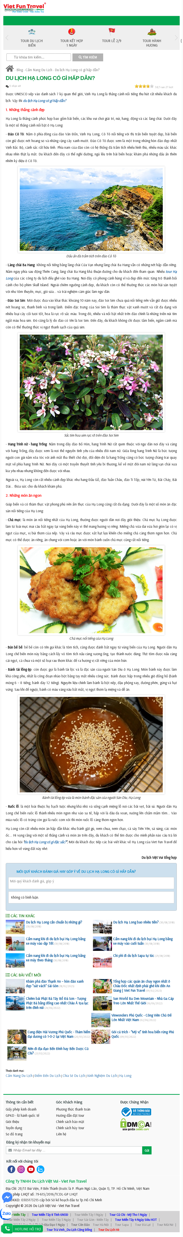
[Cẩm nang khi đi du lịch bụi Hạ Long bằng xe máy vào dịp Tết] (15, 944)
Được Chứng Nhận (134, 1102)
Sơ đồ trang (14, 1134)
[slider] (144, 86)
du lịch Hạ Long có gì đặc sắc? (45, 842)
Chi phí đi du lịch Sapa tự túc (133, 955)
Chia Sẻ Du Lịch (74, 1075)
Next (176, 37)
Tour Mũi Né (165, 1224)
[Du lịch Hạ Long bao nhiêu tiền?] (102, 927)
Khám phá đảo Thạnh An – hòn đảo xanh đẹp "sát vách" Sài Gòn (55, 983)
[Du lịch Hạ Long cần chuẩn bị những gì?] (15, 927)
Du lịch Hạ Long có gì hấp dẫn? (77, 70)
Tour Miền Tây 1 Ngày (89, 1214)
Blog (19, 70)
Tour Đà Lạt (143, 1224)
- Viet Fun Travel (67, 1205)
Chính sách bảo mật (70, 1121)
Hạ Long (125, 1075)
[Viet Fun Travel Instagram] (20, 1169)
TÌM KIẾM (89, 57)
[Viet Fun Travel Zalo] (39, 1169)
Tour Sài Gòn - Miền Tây (93, 1219)
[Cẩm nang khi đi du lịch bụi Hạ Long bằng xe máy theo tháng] (15, 960)
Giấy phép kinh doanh (21, 1109)
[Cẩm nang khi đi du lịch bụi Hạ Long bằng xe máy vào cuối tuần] (102, 944)
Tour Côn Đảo (80, 1224)
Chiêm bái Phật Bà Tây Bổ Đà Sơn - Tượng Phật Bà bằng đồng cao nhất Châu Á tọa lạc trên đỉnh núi (57, 1003)
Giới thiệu (12, 1121)
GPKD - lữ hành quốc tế (22, 1115)
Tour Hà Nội (101, 1224)
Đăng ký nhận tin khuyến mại (28, 1142)
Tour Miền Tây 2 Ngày (21, 1219)
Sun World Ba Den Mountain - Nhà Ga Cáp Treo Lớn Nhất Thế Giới (143, 1000)
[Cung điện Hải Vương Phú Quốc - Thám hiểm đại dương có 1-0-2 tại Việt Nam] (16, 1037)
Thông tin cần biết (20, 1102)
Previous (6, 37)
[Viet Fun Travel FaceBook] (10, 1169)
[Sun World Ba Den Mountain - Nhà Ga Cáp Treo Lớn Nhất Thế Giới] (102, 1003)
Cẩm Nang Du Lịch (38, 70)
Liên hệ (61, 1134)
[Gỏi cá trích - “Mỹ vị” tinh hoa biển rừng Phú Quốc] (100, 1037)
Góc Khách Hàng (69, 1102)
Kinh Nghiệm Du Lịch (102, 1075)
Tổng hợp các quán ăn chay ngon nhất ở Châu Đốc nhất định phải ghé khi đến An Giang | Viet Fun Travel (141, 986)
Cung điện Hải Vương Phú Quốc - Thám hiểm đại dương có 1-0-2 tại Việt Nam (59, 1034)
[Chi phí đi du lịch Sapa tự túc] (102, 960)
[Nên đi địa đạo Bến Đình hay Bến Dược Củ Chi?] (16, 1053)
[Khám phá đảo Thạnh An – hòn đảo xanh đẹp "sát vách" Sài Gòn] (15, 986)
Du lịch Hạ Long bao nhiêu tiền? (136, 922)
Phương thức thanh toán (73, 1109)
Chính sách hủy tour (70, 1128)
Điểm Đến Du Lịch (48, 1075)
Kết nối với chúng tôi (22, 1161)
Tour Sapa (122, 1224)
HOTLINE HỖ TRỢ (28, 1229)
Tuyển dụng (14, 1128)
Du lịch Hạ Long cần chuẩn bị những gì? (54, 922)
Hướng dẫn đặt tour (70, 1115)
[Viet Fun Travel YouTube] (30, 1169)
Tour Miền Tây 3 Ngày (56, 1219)
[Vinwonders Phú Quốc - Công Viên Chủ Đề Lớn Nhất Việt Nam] (100, 1020)
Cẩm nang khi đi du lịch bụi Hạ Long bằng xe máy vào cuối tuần (143, 941)
